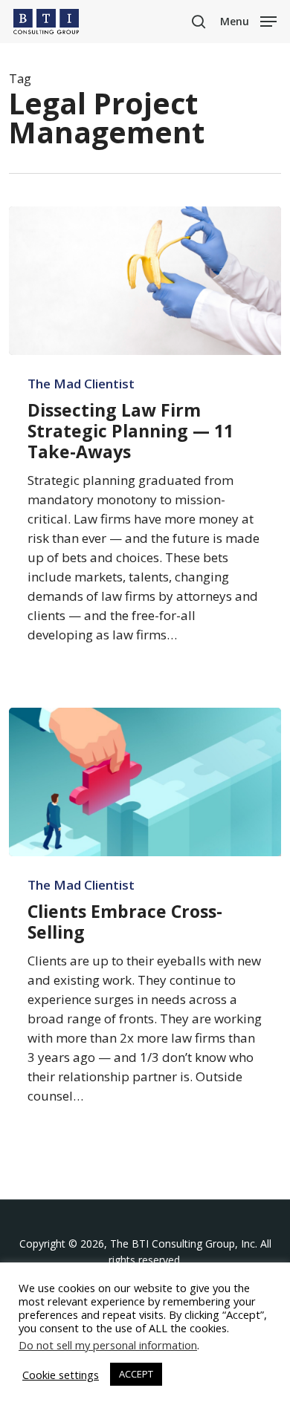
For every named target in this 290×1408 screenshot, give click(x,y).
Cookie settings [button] (60, 1374)
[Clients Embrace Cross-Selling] (145, 782)
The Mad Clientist (81, 384)
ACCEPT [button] (136, 1374)
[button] (248, 20)
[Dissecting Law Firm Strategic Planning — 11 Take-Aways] (145, 280)
